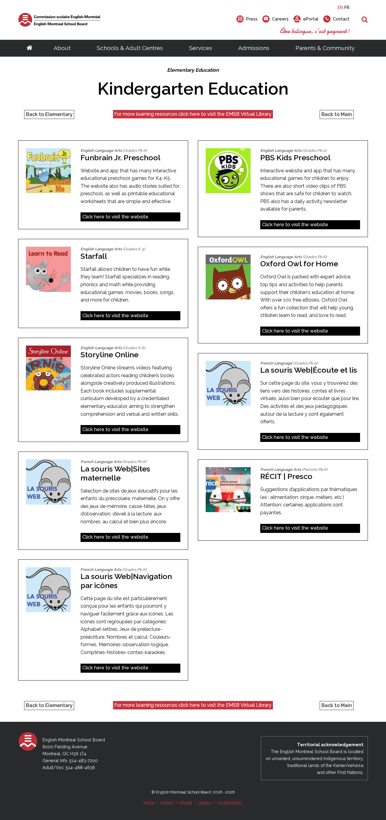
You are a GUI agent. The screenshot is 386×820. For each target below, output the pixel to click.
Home (149, 802)
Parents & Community (325, 48)
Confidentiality (229, 802)
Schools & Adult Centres (130, 48)
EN (340, 7)
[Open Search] (365, 20)
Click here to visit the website (115, 217)
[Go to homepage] (29, 48)
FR (347, 7)
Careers (204, 802)
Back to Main (336, 114)
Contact (167, 802)
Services (200, 48)
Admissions (253, 48)
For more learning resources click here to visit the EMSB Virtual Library (192, 114)
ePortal (185, 802)
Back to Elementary (49, 114)
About (62, 48)
